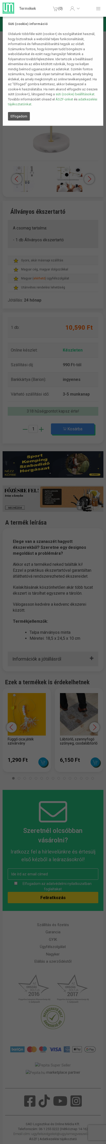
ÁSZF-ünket (64, 99)
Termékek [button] (27, 8)
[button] (75, 8)
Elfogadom (19, 116)
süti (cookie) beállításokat (75, 94)
